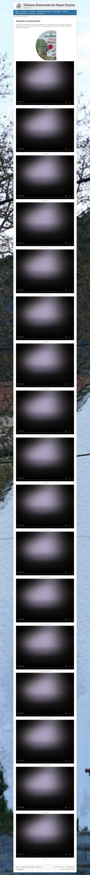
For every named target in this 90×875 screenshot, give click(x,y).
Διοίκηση (65, 11)
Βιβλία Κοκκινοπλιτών (21, 13)
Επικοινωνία (31, 13)
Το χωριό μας (24, 11)
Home (15, 16)
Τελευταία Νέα (40, 13)
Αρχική (17, 11)
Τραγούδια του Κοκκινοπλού (44, 11)
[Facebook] (18, 869)
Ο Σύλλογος (32, 11)
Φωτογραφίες (57, 11)
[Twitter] (16, 869)
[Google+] (22, 869)
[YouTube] (20, 869)
